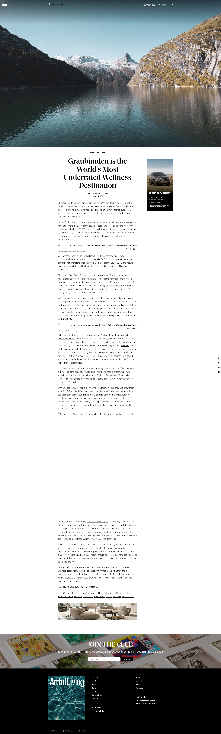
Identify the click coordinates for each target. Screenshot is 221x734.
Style (94, 688)
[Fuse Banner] (97, 618)
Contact (139, 681)
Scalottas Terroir (65, 349)
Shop (138, 684)
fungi (108, 338)
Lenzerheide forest (67, 338)
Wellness (117, 596)
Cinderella (63, 378)
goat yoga (81, 213)
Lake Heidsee (88, 371)
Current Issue (97, 695)
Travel (109, 596)
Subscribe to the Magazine (145, 701)
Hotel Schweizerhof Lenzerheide (120, 282)
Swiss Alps (121, 206)
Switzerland (104, 213)
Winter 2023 (128, 596)
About (138, 677)
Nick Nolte (119, 285)
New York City (120, 378)
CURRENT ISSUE (149, 5)
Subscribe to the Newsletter (146, 703)
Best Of (95, 699)
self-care (77, 362)
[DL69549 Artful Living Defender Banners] (160, 210)
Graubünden (102, 222)
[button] (4, 4)
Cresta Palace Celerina (97, 521)
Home (94, 684)
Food (94, 681)
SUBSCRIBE (162, 5)
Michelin (125, 345)
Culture (95, 677)
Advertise (139, 688)
